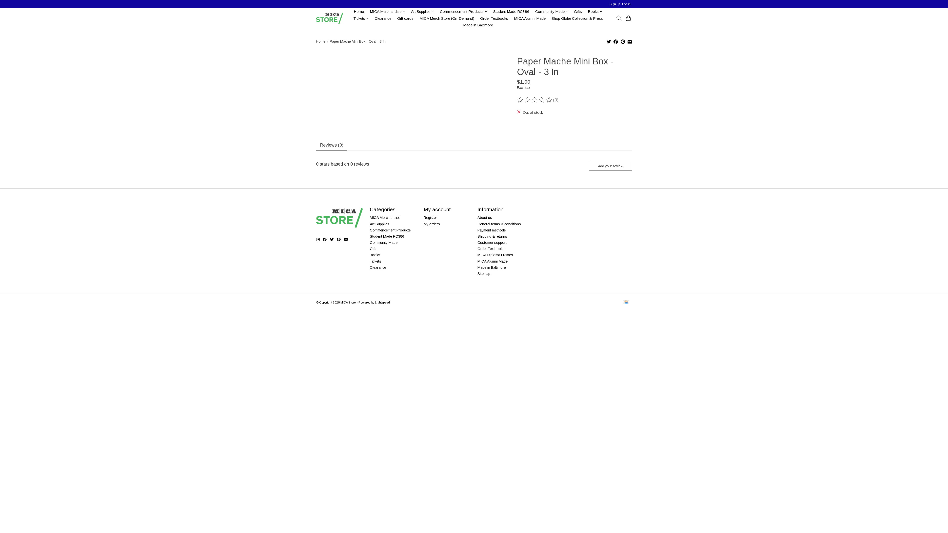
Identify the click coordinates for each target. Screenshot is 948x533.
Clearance (383, 18)
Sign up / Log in (620, 4)
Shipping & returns (492, 236)
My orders (432, 224)
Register (430, 218)
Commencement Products (390, 230)
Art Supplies (379, 224)
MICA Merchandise (385, 218)
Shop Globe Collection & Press (577, 18)
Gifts (578, 11)
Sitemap (483, 274)
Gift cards (405, 18)
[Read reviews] (535, 100)
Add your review (610, 166)
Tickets (375, 261)
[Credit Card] (626, 302)
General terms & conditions (499, 224)
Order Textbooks (494, 18)
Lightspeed (382, 302)
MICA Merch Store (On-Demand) (446, 18)
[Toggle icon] (618, 18)
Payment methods (491, 230)
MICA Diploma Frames (495, 255)
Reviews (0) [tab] (331, 145)
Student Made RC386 (511, 11)
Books (375, 255)
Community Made (383, 243)
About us (484, 218)
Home (359, 11)
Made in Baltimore (478, 25)
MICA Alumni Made (530, 18)
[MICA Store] (329, 18)
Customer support (492, 243)
